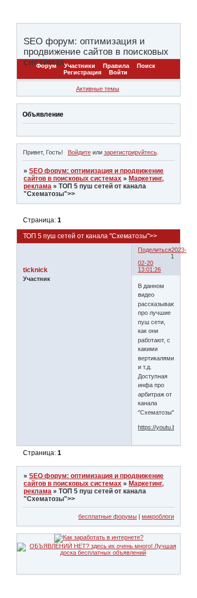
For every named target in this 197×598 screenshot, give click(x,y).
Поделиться (154, 249)
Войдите (79, 152)
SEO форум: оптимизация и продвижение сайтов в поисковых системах (94, 174)
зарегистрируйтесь (130, 152)
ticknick (35, 270)
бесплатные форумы (107, 516)
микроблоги (158, 516)
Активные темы (97, 88)
